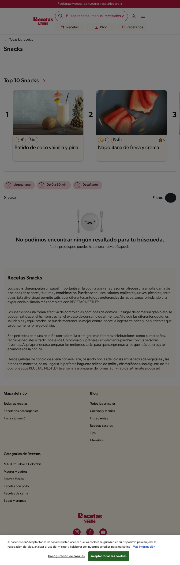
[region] (90, 550)
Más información (144, 546)
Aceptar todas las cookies (109, 556)
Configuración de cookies (66, 556)
